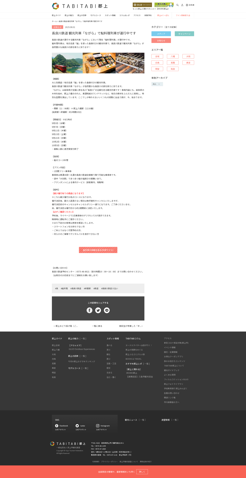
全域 (157, 56)
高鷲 (173, 62)
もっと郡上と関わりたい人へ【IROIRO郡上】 (151, 8)
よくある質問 (170, 374)
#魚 (56, 288)
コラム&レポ (124, 15)
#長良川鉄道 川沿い (109, 288)
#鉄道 (96, 288)
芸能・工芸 (111, 363)
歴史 (108, 368)
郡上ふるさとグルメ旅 (135, 354)
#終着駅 (87, 288)
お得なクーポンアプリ (173, 356)
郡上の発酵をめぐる (134, 349)
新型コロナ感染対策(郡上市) (176, 342)
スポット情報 (110, 15)
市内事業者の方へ (171, 402)
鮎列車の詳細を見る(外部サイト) (98, 250)
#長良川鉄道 (75, 288)
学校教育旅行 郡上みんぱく (175, 388)
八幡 (173, 56)
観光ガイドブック (171, 370)
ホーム (54, 21)
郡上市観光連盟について (129, 461)
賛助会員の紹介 (146, 461)
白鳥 (157, 62)
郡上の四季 (82, 15)
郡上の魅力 (69, 15)
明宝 (157, 68)
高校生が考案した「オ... (129, 325)
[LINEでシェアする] (107, 310)
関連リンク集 (170, 397)
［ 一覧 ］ (142, 419)
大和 (188, 56)
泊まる (109, 372)
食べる (109, 345)
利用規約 (96, 461)
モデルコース (95, 15)
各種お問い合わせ (171, 393)
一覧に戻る (97, 325)
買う (108, 349)
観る (108, 354)
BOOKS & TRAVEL (133, 358)
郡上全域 (56, 345)
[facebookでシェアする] (89, 310)
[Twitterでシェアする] (98, 310)
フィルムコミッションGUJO (176, 379)
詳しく (142, 471)
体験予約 (148, 15)
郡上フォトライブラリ (173, 384)
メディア (161, 33)
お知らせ (161, 40)
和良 (173, 68)
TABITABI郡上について (174, 365)
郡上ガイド (56, 15)
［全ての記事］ (170, 26)
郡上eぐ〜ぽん (163, 15)
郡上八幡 (56, 349)
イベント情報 (170, 347)
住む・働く (111, 377)
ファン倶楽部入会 (183, 15)
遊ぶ (108, 358)
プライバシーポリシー (109, 461)
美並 (188, 62)
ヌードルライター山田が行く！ (139, 345)
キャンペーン (184, 33)
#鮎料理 (64, 288)
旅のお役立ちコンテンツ (174, 361)
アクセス (137, 15)
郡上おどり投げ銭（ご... (66, 325)
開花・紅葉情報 (170, 352)
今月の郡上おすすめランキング (81, 361)
